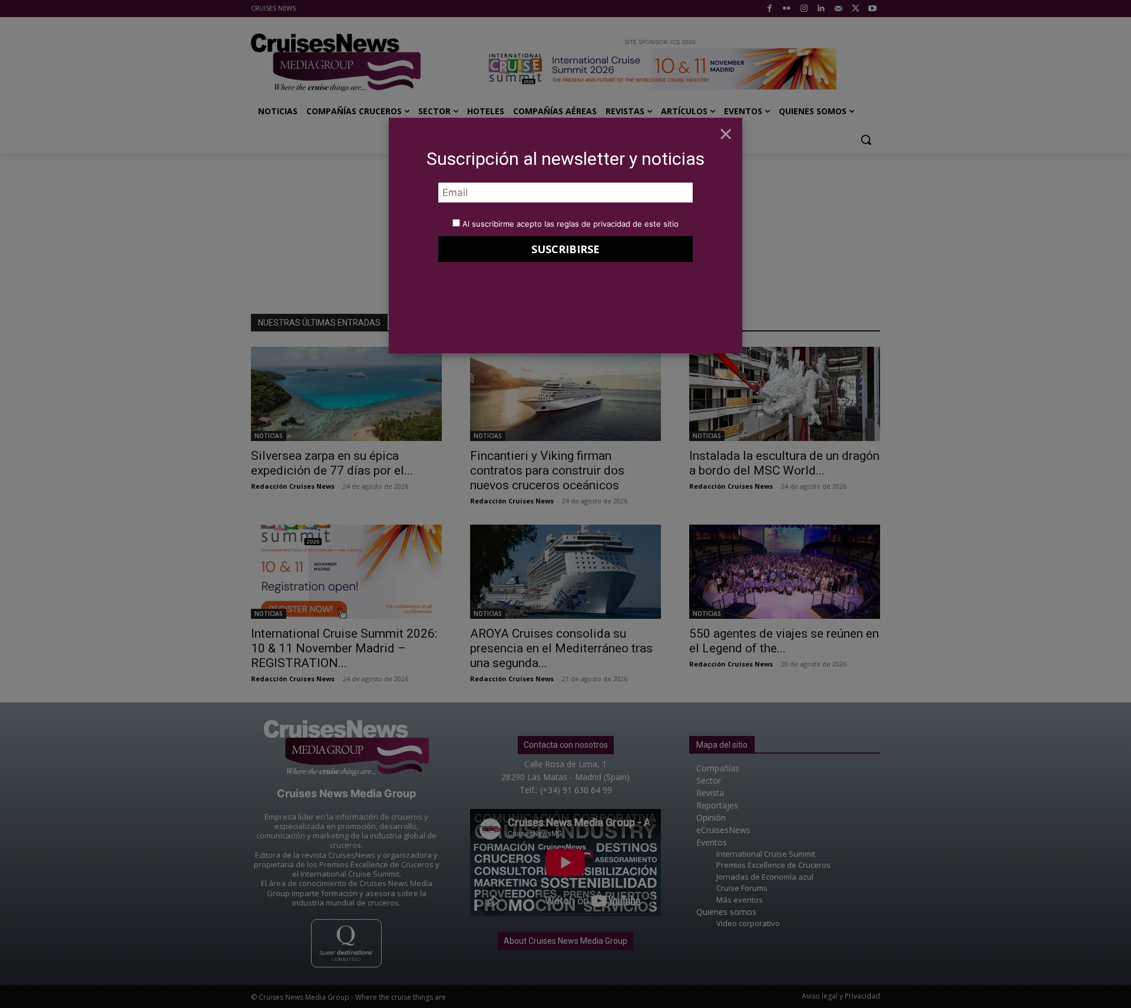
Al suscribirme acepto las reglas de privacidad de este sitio (570, 223)
